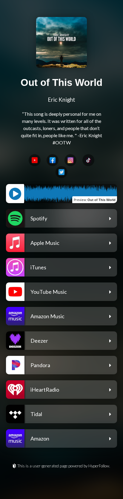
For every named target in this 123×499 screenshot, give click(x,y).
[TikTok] (88, 160)
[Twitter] (61, 172)
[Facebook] (53, 160)
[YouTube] (35, 160)
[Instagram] (70, 160)
